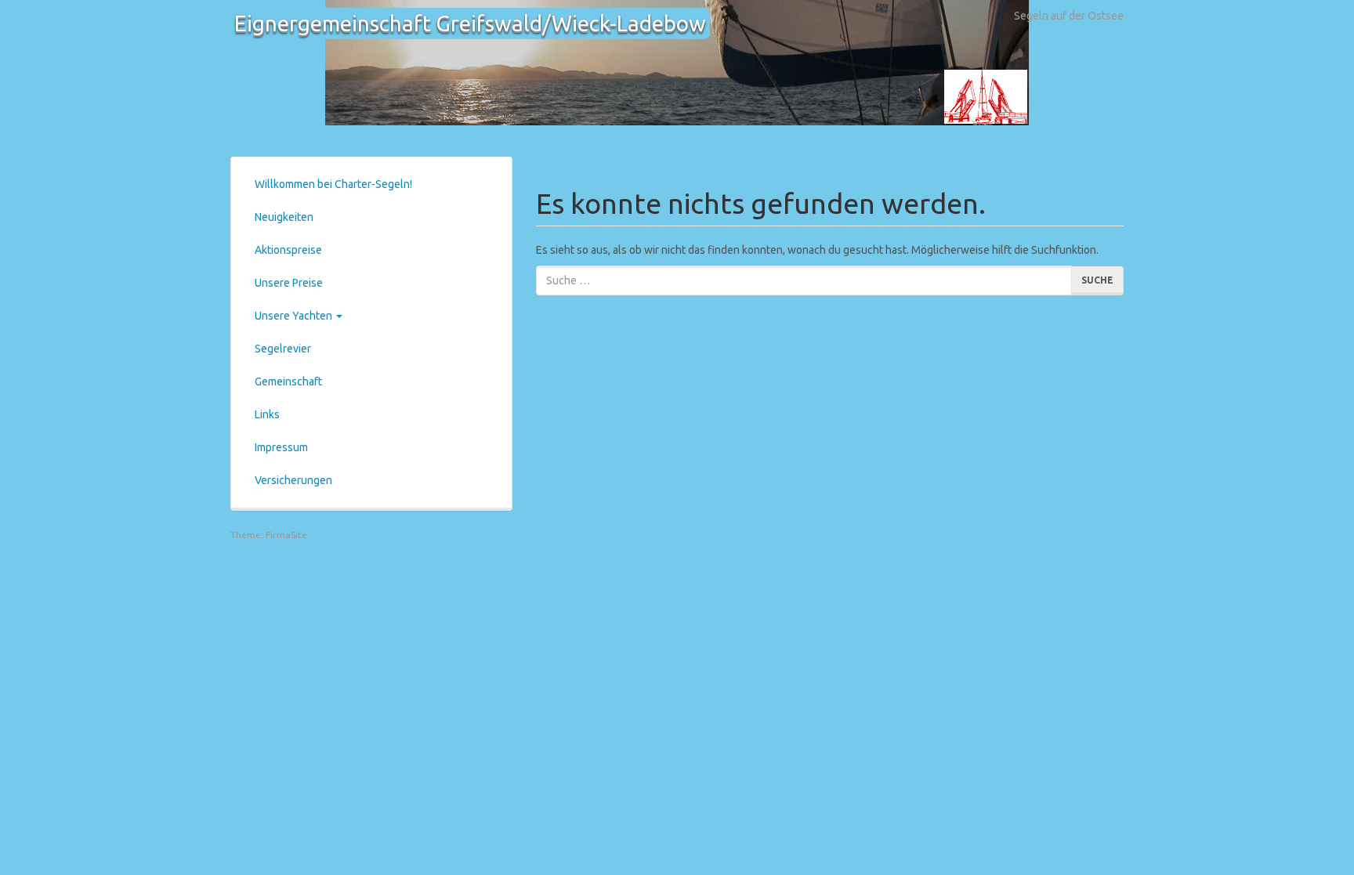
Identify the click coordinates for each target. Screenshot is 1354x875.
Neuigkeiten (284, 217)
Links (267, 414)
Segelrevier (283, 348)
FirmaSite (286, 535)
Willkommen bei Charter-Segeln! (333, 184)
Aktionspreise (288, 250)
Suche (1097, 280)
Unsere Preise (289, 283)
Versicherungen (293, 480)
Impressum (281, 447)
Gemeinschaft (288, 381)
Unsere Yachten (295, 315)
